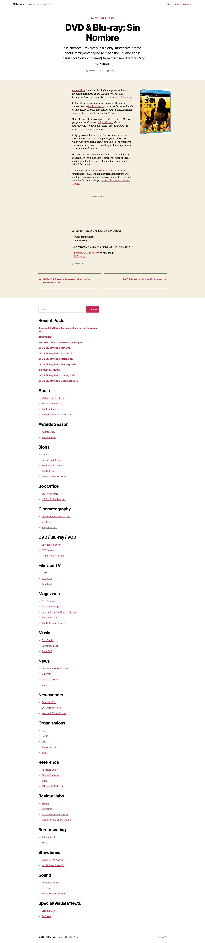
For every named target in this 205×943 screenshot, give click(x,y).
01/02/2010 (114, 71)
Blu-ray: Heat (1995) (49, 370)
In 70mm (46, 522)
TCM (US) (47, 584)
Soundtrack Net (50, 646)
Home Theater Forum (53, 555)
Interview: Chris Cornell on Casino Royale (60, 342)
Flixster (45, 803)
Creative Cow (49, 910)
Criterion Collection (51, 544)
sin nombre (79, 264)
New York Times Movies (54, 713)
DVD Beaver (48, 550)
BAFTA (45, 736)
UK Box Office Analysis (53, 499)
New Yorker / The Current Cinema (59, 612)
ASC (44, 730)
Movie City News (50, 679)
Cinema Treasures (51, 775)
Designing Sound (50, 882)
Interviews (187, 4)
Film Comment (49, 601)
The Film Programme (52, 409)
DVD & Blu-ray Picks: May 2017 (54, 348)
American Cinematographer (56, 516)
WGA (44, 752)
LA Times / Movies (51, 707)
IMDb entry (79, 256)
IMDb (44, 780)
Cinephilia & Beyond (52, 460)
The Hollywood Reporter (54, 623)
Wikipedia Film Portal (52, 786)
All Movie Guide (50, 769)
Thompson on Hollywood (54, 476)
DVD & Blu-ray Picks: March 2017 (55, 359)
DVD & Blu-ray (107, 18)
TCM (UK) (47, 578)
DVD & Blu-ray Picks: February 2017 (57, 364)
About (178, 4)
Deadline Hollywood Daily (55, 668)
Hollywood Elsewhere (53, 465)
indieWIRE (47, 674)
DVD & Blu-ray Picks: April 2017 (55, 353)
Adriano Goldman (100, 170)
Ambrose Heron (97, 71)
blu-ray (95, 18)
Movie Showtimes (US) (53, 865)
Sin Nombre (78, 90)
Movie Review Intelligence (55, 814)
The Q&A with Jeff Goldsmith (57, 414)
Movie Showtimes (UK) (53, 860)
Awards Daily (48, 432)
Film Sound (47, 888)
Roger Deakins (49, 527)
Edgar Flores (105, 122)
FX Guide (46, 916)
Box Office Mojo (50, 493)
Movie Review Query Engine (56, 820)
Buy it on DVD (80, 253)
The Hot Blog (48, 471)
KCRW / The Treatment (53, 398)
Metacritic (47, 809)
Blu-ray (96, 253)
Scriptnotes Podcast (52, 403)
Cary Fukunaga (123, 97)
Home (170, 4)
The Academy (49, 747)
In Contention (49, 437)
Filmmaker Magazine (52, 606)
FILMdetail (19, 4)
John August (48, 837)
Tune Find (47, 651)
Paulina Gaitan (96, 106)
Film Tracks (47, 640)
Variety (45, 685)
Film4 (44, 573)
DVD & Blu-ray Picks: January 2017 (56, 375)
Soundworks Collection (53, 893)
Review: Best (45, 337)
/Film (44, 454)
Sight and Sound (50, 617)
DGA (44, 741)
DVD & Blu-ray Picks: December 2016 (58, 381)
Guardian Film (49, 702)
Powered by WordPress (68, 937)
